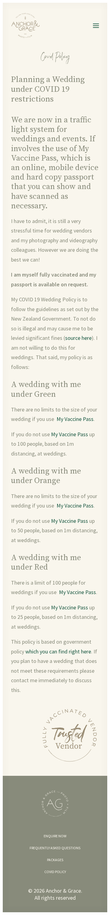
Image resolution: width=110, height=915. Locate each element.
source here (78, 337)
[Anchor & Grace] (27, 25)
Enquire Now (55, 836)
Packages (55, 859)
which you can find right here (58, 651)
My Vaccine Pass (50, 153)
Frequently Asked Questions (55, 848)
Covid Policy (55, 871)
